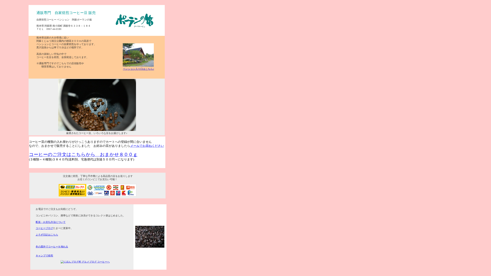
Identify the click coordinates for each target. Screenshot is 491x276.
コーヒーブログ (44, 228)
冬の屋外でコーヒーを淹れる (52, 246)
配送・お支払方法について (51, 222)
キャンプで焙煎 (44, 255)
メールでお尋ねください (147, 145)
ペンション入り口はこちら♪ (138, 69)
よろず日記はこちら (47, 234)
